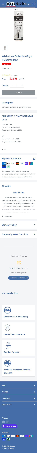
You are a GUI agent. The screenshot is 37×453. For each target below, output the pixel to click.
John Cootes (6, 68)
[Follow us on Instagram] (7, 421)
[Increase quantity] (22, 85)
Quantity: (5, 85)
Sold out (19, 93)
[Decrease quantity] (12, 85)
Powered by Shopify (8, 448)
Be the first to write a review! (19, 278)
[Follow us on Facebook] (3, 421)
